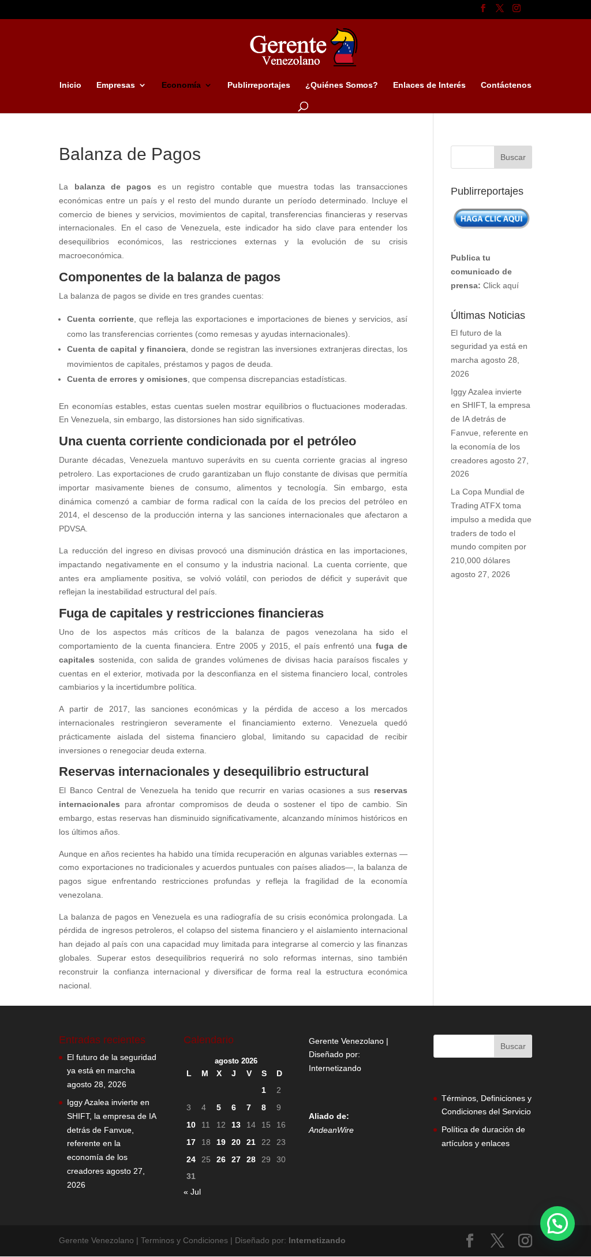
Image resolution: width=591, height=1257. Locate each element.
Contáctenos (506, 85)
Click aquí (501, 285)
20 (236, 1142)
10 (191, 1124)
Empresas (115, 85)
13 (236, 1124)
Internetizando (335, 1068)
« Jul (192, 1191)
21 (251, 1142)
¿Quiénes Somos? (341, 85)
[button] (557, 1223)
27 (236, 1159)
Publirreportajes (258, 85)
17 (191, 1142)
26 (221, 1159)
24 (191, 1159)
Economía (181, 85)
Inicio (70, 85)
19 (221, 1142)
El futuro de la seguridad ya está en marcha (489, 346)
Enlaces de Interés (429, 85)
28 (251, 1159)
